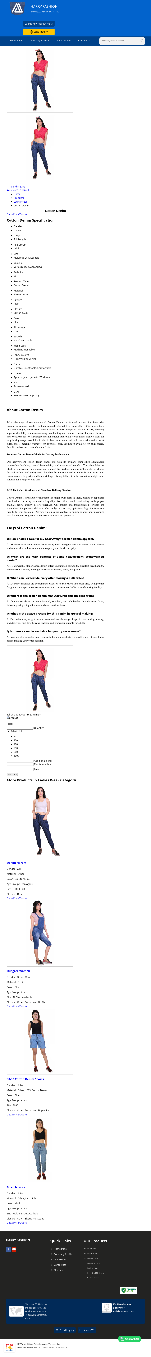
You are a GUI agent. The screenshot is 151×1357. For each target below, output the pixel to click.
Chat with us (132, 1339)
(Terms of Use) (54, 1344)
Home (17, 194)
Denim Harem (16, 863)
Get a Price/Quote (17, 214)
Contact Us (84, 40)
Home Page (16, 40)
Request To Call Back (18, 190)
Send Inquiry (40, 31)
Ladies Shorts (93, 1263)
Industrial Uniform (95, 1273)
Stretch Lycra (16, 1187)
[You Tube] (14, 1250)
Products (19, 197)
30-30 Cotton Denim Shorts (25, 1079)
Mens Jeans (92, 1253)
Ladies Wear (20, 201)
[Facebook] (8, 1250)
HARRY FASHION (45, 8)
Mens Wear (92, 1248)
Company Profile (39, 40)
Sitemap (58, 1270)
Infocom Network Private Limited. (55, 1347)
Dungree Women (18, 971)
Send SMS (88, 1330)
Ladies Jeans (93, 1268)
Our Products (63, 40)
